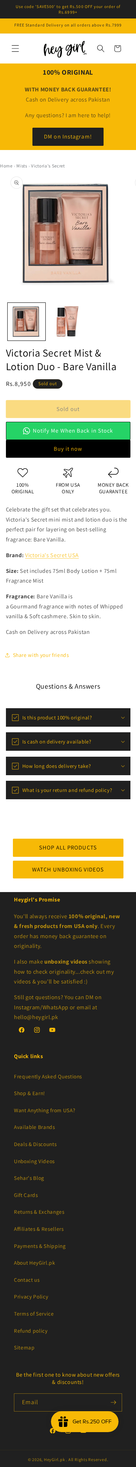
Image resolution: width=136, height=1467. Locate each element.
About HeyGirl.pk (34, 1262)
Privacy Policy (31, 1296)
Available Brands (34, 1126)
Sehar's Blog (29, 1177)
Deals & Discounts (35, 1143)
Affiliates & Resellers (39, 1228)
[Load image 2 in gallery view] (68, 321)
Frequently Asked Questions (48, 1076)
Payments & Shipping (40, 1245)
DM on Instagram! (68, 136)
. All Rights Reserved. (87, 1459)
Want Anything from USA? (44, 1110)
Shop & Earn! (29, 1093)
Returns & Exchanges (39, 1211)
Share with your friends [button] (41, 654)
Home (6, 166)
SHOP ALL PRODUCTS (68, 847)
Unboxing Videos (34, 1161)
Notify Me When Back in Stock (73, 430)
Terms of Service (34, 1313)
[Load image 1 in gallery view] (26, 321)
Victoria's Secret (48, 166)
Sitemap (24, 1347)
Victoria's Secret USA (52, 555)
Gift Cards (26, 1194)
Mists (21, 166)
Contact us (27, 1279)
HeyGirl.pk (54, 1459)
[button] (15, 48)
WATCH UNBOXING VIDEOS (68, 869)
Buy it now (68, 448)
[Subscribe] (113, 1402)
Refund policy (31, 1330)
